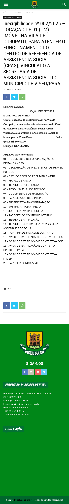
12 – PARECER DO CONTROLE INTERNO (27, 215)
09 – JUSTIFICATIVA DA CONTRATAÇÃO (26, 202)
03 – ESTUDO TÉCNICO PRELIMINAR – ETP (29, 176)
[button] (64, 4)
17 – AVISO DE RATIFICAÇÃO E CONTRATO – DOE (33, 241)
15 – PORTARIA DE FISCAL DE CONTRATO (28, 232)
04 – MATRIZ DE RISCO (17, 180)
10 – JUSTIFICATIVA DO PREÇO (22, 206)
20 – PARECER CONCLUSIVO (20, 263)
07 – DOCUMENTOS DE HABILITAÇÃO (25, 193)
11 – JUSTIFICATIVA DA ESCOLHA (23, 211)
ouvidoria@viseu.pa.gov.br (25, 404)
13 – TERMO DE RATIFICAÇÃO (21, 219)
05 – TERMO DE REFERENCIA (21, 185)
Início (5, 12)
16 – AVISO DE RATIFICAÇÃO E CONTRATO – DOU (33, 237)
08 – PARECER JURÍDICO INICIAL (23, 198)
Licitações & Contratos (22, 12)
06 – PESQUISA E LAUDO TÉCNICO (24, 189)
